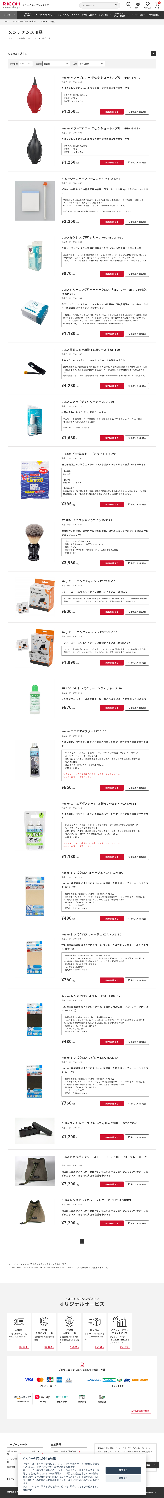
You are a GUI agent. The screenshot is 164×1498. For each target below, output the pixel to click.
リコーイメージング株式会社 (64, 1451)
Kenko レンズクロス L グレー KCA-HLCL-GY (90, 1057)
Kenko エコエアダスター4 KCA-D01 (85, 731)
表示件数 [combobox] (17, 64)
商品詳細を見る (111, 112)
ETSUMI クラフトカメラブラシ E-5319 (87, 520)
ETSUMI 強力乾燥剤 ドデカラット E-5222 (89, 454)
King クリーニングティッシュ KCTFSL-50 (88, 581)
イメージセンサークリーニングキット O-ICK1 (91, 178)
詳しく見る (23, 1347)
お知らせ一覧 (12, 1452)
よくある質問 (12, 1460)
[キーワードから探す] (99, 5)
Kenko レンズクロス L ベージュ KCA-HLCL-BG (92, 934)
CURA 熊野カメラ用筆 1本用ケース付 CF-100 (91, 349)
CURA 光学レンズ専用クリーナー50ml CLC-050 (92, 237)
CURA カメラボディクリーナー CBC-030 (88, 401)
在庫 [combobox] (81, 64)
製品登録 (11, 1467)
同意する (123, 1470)
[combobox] (53, 63)
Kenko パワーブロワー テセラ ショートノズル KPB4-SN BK (101, 128)
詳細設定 (27, 1490)
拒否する (123, 1478)
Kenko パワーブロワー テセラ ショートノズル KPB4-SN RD (101, 77)
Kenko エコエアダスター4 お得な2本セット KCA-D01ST (99, 803)
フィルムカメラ (64, 15)
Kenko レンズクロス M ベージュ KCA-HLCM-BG (92, 872)
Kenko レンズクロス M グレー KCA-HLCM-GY (91, 996)
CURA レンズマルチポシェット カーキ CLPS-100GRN (96, 1200)
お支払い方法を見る (140, 1411)
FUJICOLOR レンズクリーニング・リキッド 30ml (93, 688)
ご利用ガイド (34, 1452)
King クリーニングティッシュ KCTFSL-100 (89, 632)
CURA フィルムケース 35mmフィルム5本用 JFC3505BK (99, 1123)
